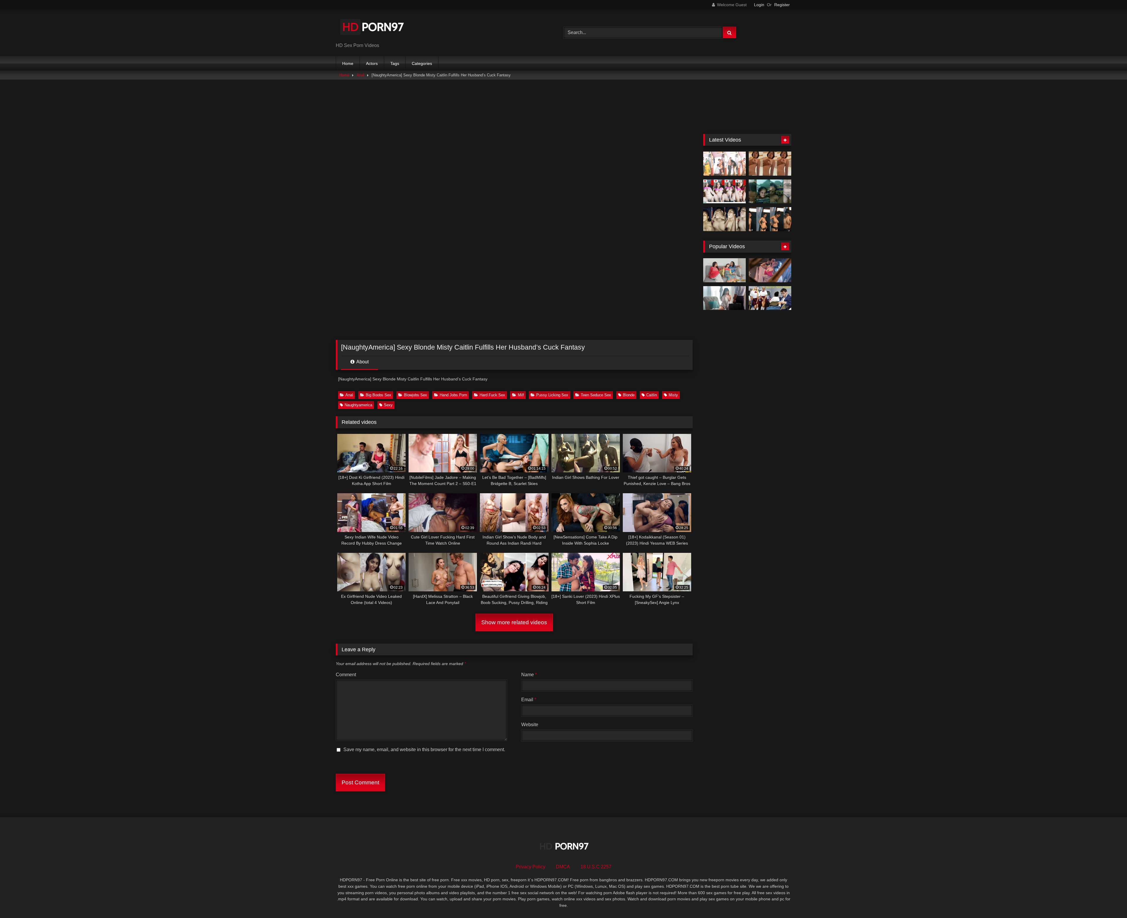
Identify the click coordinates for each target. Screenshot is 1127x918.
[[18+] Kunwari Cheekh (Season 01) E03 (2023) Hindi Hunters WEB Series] (770, 270)
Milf (521, 395)
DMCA (563, 866)
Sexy (388, 405)
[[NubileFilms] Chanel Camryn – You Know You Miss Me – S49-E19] (724, 298)
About (362, 361)
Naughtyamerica (358, 405)
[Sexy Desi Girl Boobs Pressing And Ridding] (770, 164)
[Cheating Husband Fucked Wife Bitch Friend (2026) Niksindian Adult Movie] (724, 270)
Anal (360, 75)
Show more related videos (514, 622)
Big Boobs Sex (378, 395)
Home (347, 63)
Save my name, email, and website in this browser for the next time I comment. (424, 749)
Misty (673, 395)
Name (529, 674)
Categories (422, 63)
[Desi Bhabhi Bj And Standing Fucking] (724, 164)
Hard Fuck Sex (492, 395)
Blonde (629, 395)
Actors (372, 63)
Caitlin (651, 395)
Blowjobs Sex (415, 395)
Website (529, 724)
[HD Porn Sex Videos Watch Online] (372, 28)
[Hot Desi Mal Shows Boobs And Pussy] (724, 191)
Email (528, 699)
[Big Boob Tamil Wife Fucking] (724, 219)
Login (759, 4)
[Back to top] (1108, 900)
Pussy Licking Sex (552, 395)
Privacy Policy (530, 866)
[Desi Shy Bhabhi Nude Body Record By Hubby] (770, 191)
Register (782, 4)
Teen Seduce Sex (596, 395)
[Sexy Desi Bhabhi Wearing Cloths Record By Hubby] (770, 219)
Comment (346, 674)
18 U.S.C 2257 (596, 866)
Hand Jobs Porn (453, 395)
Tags (394, 63)
